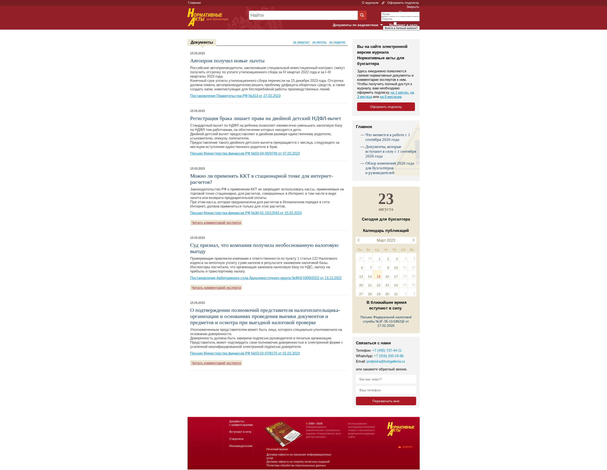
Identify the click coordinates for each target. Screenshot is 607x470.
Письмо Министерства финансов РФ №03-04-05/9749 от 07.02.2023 (245, 153)
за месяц (319, 42)
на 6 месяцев (390, 97)
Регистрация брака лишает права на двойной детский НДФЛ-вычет (265, 118)
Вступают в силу (403, 25)
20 (361, 285)
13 (361, 276)
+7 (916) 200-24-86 (389, 356)
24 (396, 285)
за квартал (301, 42)
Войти (393, 36)
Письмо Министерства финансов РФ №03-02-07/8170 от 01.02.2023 (245, 353)
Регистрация (409, 36)
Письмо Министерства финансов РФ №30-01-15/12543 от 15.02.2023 (246, 213)
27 (361, 294)
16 (387, 276)
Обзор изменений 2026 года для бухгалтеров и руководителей (389, 168)
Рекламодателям (240, 446)
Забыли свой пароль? (402, 32)
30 (387, 294)
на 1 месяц (399, 92)
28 (370, 294)
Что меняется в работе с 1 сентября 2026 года (387, 137)
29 (379, 294)
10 (396, 268)
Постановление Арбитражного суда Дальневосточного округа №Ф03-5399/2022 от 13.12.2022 (266, 278)
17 (396, 276)
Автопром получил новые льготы (227, 61)
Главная (194, 3)
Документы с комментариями (241, 423)
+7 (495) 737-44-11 (387, 350)
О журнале (370, 3)
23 (387, 285)
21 (370, 285)
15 (379, 276)
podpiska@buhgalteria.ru (386, 361)
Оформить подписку (402, 3)
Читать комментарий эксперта (216, 223)
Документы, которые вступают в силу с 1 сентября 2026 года (390, 151)
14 (370, 276)
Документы (202, 42)
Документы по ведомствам (359, 25)
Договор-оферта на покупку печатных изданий (298, 461)
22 (379, 285)
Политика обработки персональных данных (296, 465)
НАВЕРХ (407, 447)
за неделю (337, 42)
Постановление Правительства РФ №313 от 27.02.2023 (235, 96)
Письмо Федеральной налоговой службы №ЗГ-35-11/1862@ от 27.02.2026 (386, 321)
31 (396, 294)
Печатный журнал (277, 449)
